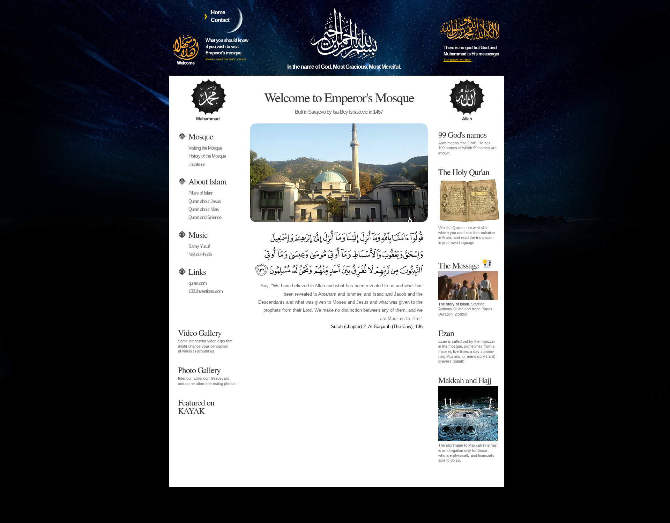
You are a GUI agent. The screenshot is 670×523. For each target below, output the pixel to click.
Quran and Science (204, 217)
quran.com (197, 283)
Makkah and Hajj (468, 418)
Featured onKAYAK (196, 406)
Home (218, 12)
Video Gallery (205, 340)
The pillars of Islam (457, 60)
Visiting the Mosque (205, 148)
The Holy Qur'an (466, 205)
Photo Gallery (208, 374)
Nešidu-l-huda (199, 254)
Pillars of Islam (200, 193)
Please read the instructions (226, 59)
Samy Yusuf (199, 246)
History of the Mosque (207, 156)
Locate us (196, 164)
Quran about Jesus (204, 201)
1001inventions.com (205, 291)
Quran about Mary (203, 209)
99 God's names (467, 142)
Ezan (467, 345)
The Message (465, 288)
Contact (220, 20)
